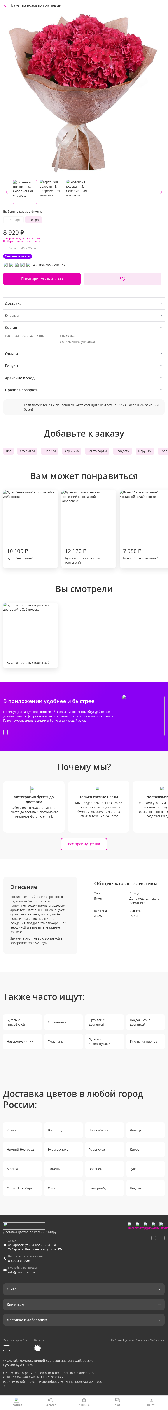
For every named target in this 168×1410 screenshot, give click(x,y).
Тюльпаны (56, 1041)
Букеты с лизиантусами (99, 1041)
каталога (34, 241)
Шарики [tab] (50, 451)
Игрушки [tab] (145, 451)
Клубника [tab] (72, 451)
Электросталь (58, 1149)
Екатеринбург (99, 1188)
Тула (133, 1169)
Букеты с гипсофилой (16, 1022)
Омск (52, 1188)
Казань (12, 1130)
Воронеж (95, 1169)
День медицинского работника (144, 900)
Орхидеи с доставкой (97, 1022)
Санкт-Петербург (19, 1188)
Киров (134, 1149)
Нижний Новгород (20, 1149)
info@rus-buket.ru (21, 1272)
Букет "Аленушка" (20, 553)
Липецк (135, 1130)
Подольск (137, 1188)
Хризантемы (57, 1022)
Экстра (33, 220)
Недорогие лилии (20, 1041)
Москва (12, 1169)
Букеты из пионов (143, 1041)
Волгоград (55, 1130)
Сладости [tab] (123, 451)
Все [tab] (8, 451)
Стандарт (13, 220)
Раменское (97, 1149)
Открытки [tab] (27, 451)
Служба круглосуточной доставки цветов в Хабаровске (50, 1360)
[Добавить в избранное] (122, 279)
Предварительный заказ (42, 278)
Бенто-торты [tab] (97, 451)
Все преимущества (84, 843)
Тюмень (54, 1169)
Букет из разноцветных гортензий (82, 556)
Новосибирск (98, 1130)
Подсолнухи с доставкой (140, 1022)
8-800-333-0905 (19, 1261)
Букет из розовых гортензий (28, 662)
